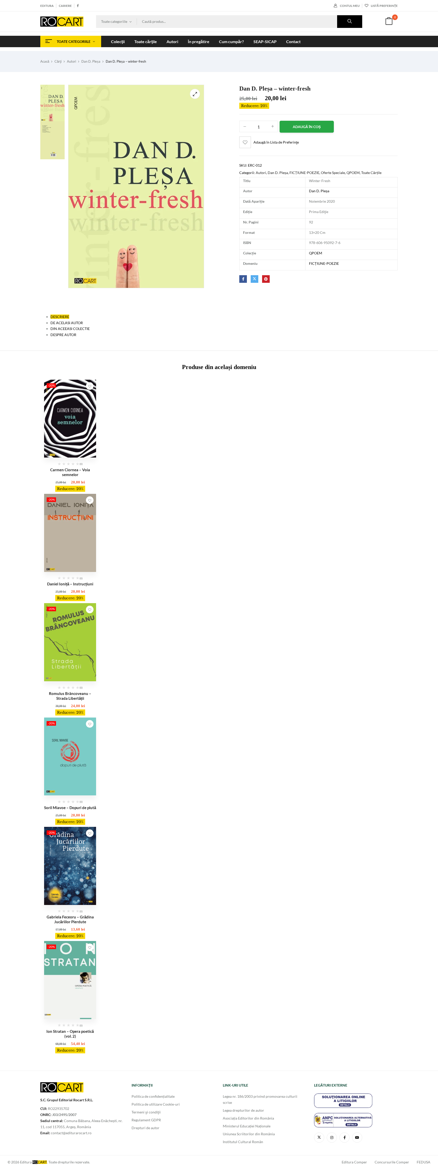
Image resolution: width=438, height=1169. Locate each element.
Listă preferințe (384, 6)
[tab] (59, 317)
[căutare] (349, 21)
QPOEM (353, 172)
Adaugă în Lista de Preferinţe (276, 142)
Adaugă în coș (307, 127)
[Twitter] (254, 279)
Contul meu (350, 6)
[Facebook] (243, 279)
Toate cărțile (371, 172)
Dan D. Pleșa (90, 61)
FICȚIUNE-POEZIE (304, 172)
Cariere (65, 6)
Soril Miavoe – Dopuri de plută (70, 807)
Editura (47, 6)
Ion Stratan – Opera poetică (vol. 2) (70, 1033)
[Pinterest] (266, 279)
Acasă (44, 61)
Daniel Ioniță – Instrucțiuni (70, 584)
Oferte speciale (333, 172)
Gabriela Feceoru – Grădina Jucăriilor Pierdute (70, 919)
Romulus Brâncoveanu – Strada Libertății (70, 696)
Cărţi (58, 61)
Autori (71, 61)
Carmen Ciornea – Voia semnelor (70, 472)
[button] (389, 21)
